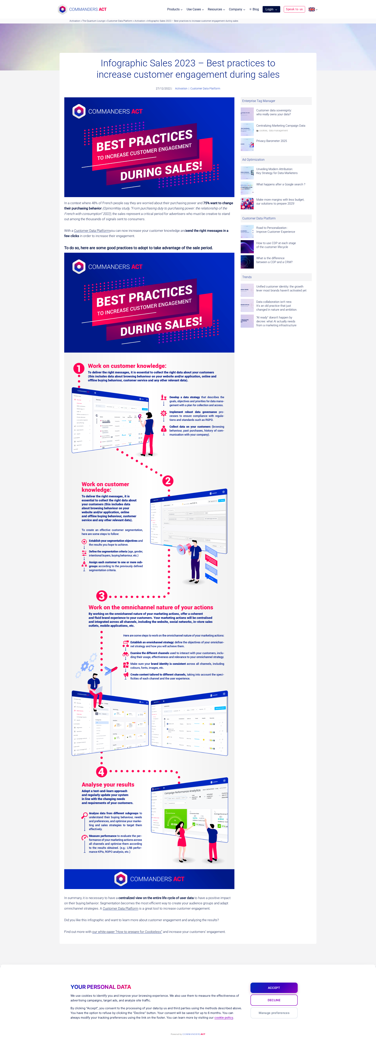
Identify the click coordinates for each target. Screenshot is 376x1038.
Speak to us (294, 9)
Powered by (188, 1034)
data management (278, 130)
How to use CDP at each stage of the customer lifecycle (276, 245)
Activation (75, 21)
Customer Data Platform (119, 21)
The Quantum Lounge (93, 21)
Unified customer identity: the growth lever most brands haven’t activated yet (281, 288)
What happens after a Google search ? (280, 184)
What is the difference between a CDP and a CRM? (274, 260)
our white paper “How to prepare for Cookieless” (127, 932)
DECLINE (274, 1000)
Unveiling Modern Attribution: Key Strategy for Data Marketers (277, 171)
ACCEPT (274, 988)
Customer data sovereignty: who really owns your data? (274, 112)
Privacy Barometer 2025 (271, 141)
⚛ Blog (254, 9)
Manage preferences (274, 1013)
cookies (263, 130)
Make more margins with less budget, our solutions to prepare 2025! (280, 201)
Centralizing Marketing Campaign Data (280, 125)
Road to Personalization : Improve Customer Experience (275, 230)
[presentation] (247, 114)
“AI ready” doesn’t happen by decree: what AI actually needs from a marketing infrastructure (276, 321)
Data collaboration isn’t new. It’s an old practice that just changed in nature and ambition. (276, 305)
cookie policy (223, 1017)
